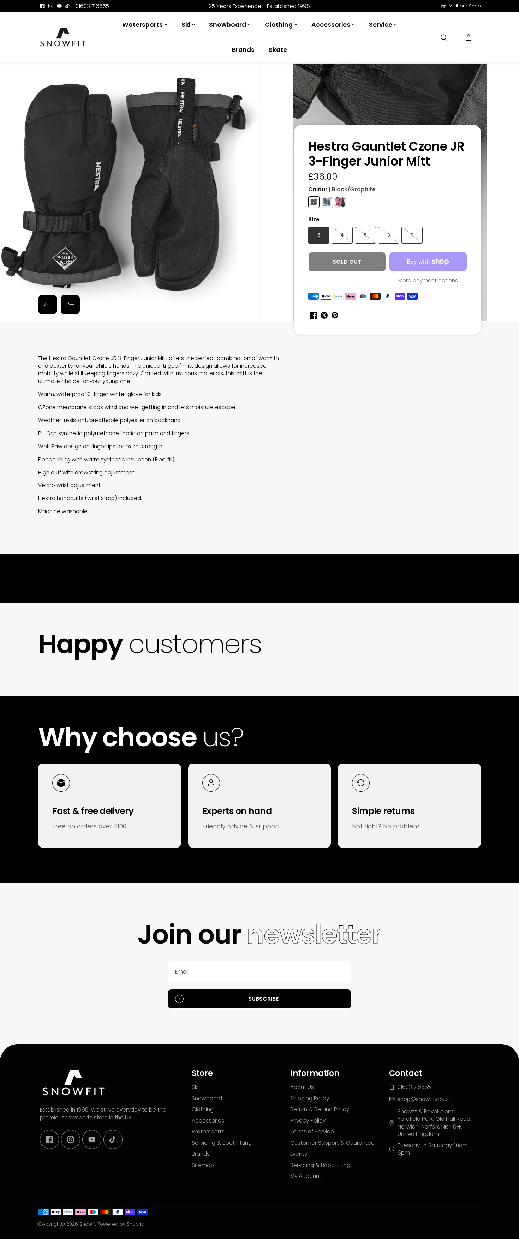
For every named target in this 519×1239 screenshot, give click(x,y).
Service (380, 24)
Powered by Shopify (120, 1224)
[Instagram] (51, 6)
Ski (185, 24)
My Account (305, 1176)
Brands (243, 50)
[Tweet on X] (324, 315)
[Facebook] (42, 6)
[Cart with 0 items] (468, 37)
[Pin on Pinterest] (334, 315)
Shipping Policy (309, 1098)
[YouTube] (59, 6)
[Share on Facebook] (313, 315)
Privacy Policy (308, 1120)
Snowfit (87, 1224)
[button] (468, 37)
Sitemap (203, 1165)
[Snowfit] (63, 37)
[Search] (444, 37)
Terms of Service (312, 1131)
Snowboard (227, 24)
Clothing (279, 24)
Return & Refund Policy (319, 1109)
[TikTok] (68, 6)
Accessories (330, 24)
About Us (302, 1087)
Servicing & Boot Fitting (222, 1143)
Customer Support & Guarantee (332, 1143)
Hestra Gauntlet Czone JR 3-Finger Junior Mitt (386, 154)
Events (298, 1153)
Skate (278, 50)
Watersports (142, 24)
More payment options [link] (428, 280)
